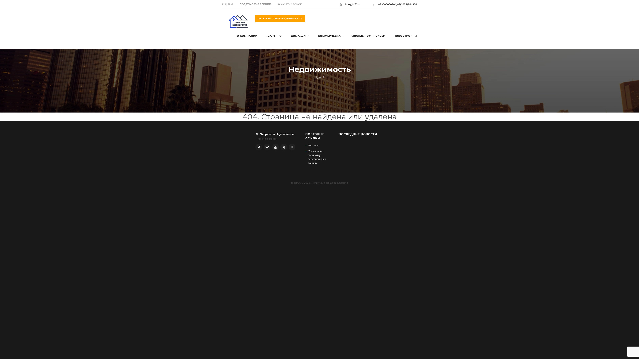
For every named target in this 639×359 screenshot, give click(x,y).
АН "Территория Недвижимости (275, 134)
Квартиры (274, 35)
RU (224, 4)
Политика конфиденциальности (330, 182)
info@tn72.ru (352, 4)
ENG (230, 4)
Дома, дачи (300, 35)
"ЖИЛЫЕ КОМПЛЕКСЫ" (368, 35)
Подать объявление (255, 4)
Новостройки (405, 35)
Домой (320, 77)
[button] (289, 4)
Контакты (313, 145)
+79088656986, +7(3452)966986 (397, 4)
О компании (247, 35)
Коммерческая (330, 35)
